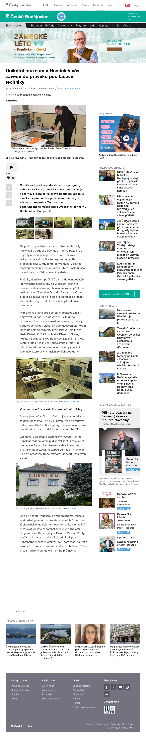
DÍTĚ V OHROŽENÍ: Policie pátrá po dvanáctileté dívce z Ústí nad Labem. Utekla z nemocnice (90, 651)
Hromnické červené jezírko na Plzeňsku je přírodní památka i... (128, 316)
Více (127, 25)
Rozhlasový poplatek (84, 707)
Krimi (104, 127)
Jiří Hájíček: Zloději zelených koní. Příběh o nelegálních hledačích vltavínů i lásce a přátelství (128, 250)
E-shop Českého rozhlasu (116, 405)
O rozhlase (98, 5)
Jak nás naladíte (81, 686)
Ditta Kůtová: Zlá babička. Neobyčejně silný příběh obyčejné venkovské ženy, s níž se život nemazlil (127, 181)
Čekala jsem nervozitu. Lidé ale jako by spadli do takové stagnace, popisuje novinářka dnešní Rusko (20, 651)
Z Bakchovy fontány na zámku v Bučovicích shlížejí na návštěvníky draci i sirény (128, 360)
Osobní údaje (102, 724)
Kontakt (77, 703)
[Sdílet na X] (9, 195)
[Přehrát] (11, 167)
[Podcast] (8, 178)
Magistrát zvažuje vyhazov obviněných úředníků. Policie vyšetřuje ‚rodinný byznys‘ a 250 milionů (124, 651)
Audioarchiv (134, 17)
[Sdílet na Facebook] (9, 187)
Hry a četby (106, 122)
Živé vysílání (107, 142)
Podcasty (47, 694)
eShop (14, 698)
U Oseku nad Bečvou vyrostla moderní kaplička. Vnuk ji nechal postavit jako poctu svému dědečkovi (128, 384)
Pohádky (105, 132)
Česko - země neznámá (68, 88)
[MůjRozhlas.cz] (11, 101)
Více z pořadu (108, 306)
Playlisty (81, 25)
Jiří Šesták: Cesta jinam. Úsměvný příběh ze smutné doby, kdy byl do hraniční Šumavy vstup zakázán (128, 228)
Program (58, 5)
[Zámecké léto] (73, 45)
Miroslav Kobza (71, 401)
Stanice (85, 5)
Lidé (92, 25)
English (131, 724)
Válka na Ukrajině (20, 686)
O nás (115, 25)
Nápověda (78, 690)
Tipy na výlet (14, 25)
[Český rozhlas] (18, 5)
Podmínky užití (118, 724)
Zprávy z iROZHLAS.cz (20, 621)
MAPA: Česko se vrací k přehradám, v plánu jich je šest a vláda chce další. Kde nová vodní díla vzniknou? (54, 652)
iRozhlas (46, 5)
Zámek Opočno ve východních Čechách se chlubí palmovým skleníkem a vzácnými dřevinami (128, 338)
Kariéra (76, 698)
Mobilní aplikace (50, 698)
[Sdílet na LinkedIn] (9, 203)
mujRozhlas (72, 5)
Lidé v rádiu (79, 694)
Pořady (49, 25)
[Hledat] (136, 5)
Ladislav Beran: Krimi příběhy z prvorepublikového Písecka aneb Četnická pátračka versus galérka (129, 271)
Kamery (131, 19)
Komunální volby (20, 690)
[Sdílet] (13, 178)
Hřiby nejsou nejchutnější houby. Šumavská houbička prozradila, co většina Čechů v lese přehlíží (128, 206)
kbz (25, 611)
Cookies (89, 724)
